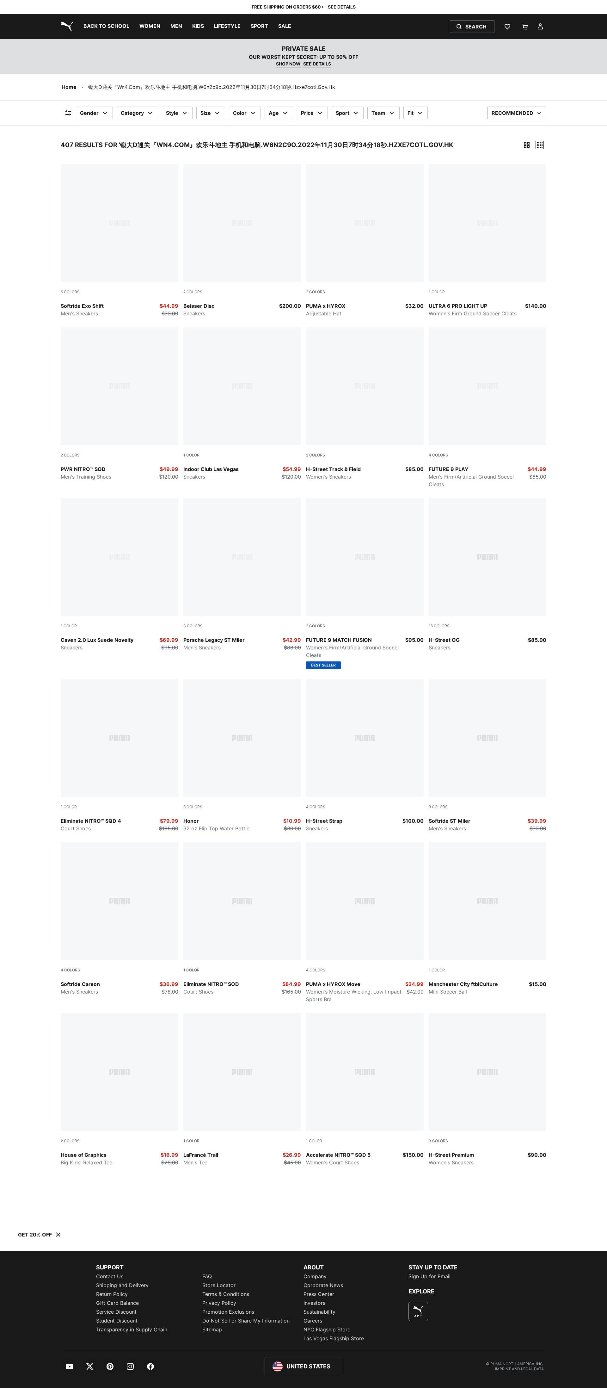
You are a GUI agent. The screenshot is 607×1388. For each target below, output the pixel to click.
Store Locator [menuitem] (219, 1285)
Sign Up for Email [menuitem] (429, 1276)
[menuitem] (106, 26)
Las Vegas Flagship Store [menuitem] (334, 1338)
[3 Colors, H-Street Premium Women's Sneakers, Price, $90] (487, 1089)
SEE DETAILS (342, 6)
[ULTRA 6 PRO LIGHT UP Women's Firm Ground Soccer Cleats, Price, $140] (487, 240)
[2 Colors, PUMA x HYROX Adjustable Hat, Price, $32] (365, 240)
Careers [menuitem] (313, 1320)
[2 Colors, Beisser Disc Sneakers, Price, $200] (242, 240)
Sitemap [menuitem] (212, 1329)
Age (274, 113)
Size (205, 113)
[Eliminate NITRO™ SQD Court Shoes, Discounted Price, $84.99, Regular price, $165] (242, 918)
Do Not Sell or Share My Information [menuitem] (246, 1320)
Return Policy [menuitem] (112, 1294)
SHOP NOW (288, 63)
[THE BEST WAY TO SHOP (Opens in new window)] (418, 1311)
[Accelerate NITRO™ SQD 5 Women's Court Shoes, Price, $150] (365, 1089)
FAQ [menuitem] (207, 1276)
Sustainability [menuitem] (319, 1312)
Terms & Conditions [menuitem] (225, 1294)
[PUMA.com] (66, 26)
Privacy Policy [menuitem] (219, 1303)
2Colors (192, 291)
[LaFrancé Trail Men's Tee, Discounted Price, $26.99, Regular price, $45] (242, 1089)
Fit (411, 113)
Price (307, 113)
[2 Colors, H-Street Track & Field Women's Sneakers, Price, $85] (365, 403)
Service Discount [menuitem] (116, 1312)
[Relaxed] (539, 145)
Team (378, 113)
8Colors (192, 806)
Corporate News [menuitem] (323, 1285)
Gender (89, 113)
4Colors (438, 455)
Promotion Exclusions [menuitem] (228, 1312)
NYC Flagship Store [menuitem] (327, 1329)
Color (240, 113)
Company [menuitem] (315, 1276)
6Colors (70, 291)
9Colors (438, 806)
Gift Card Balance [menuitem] (117, 1303)
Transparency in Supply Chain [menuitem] (131, 1329)
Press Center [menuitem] (319, 1294)
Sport (342, 113)
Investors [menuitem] (314, 1303)
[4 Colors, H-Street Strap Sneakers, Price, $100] (365, 755)
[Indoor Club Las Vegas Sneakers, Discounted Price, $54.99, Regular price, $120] (242, 403)
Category (132, 113)
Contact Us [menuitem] (109, 1276)
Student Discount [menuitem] (117, 1320)
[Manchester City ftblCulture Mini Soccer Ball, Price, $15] (487, 918)
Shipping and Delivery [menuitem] (122, 1285)
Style (172, 113)
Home (69, 87)
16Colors (439, 625)
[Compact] (526, 145)
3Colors (193, 625)
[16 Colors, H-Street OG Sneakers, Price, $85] (487, 574)
